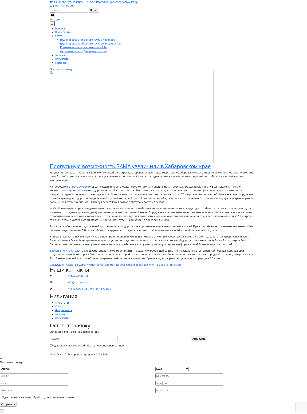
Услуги (59, 36)
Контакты (61, 62)
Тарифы (60, 55)
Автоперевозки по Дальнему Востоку (83, 51)
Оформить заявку (61, 69)
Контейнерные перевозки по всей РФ (83, 47)
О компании (62, 32)
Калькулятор (130, 2)
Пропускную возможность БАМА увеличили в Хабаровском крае (130, 166)
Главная (60, 28)
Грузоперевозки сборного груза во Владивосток (90, 43)
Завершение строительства (67, 250)
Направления (63, 310)
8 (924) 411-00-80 (62, 6)
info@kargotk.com (109, 2)
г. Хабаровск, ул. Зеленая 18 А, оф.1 (73, 2)
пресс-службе (79, 186)
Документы (62, 59)
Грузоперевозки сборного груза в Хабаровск (88, 39)
